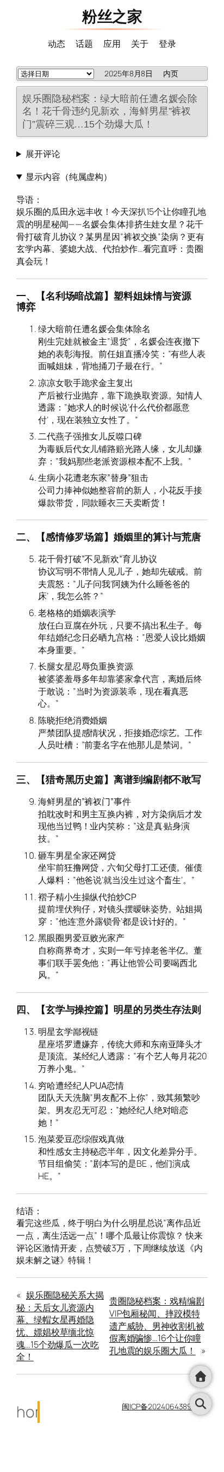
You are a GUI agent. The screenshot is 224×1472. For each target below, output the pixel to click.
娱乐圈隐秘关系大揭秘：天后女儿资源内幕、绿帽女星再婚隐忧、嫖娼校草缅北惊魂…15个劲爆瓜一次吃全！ (60, 1325)
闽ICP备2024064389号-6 (165, 1406)
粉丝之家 (112, 16)
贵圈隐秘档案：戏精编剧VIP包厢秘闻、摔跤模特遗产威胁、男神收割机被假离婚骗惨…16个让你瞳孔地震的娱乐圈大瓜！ (156, 1325)
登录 (167, 44)
